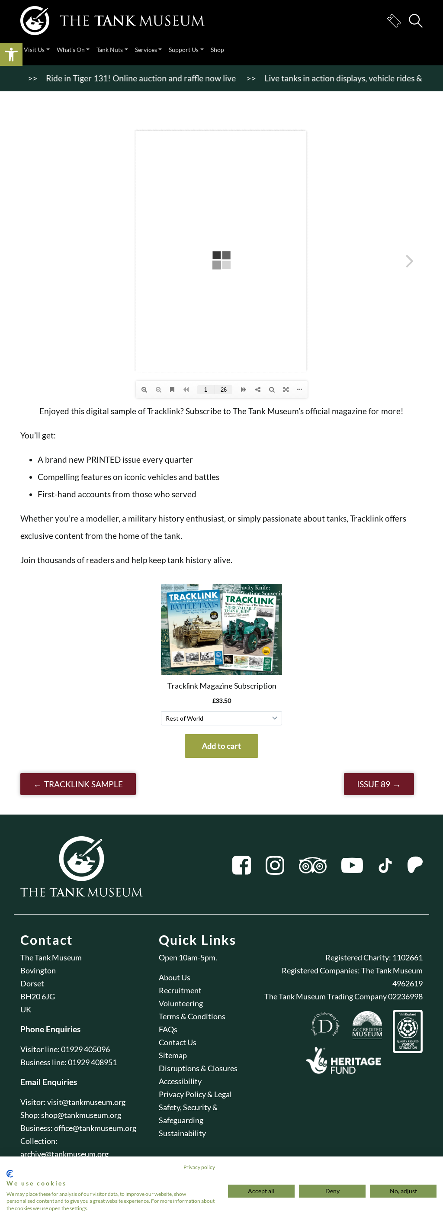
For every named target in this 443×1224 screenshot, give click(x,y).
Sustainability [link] (182, 1133)
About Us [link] (174, 977)
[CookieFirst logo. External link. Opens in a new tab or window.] (9, 1174)
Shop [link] (217, 49)
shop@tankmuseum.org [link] (81, 1115)
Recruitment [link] (180, 990)
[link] (11, 54)
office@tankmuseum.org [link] (95, 1128)
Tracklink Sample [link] (83, 784)
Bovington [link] (38, 970)
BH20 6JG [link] (37, 996)
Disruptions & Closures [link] (198, 1068)
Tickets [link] (394, 20)
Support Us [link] (184, 49)
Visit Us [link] (34, 49)
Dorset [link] (32, 983)
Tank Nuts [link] (109, 49)
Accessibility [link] (180, 1081)
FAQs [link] (168, 1029)
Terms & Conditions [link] (192, 1016)
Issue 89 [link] (373, 784)
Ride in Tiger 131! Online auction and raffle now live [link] (115, 78)
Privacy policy (199, 1167)
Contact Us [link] (177, 1042)
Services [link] (146, 49)
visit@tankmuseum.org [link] (86, 1102)
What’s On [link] (71, 49)
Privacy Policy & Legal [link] (195, 1094)
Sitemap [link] (173, 1055)
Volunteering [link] (181, 1003)
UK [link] (25, 1009)
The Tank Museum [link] (51, 957)
